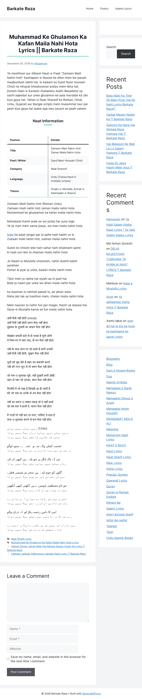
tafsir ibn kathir (116, 520)
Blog (109, 364)
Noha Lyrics (114, 469)
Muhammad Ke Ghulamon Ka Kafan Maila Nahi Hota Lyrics (45, 542)
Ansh (109, 297)
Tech (109, 532)
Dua (109, 376)
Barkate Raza (21, 8)
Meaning (112, 429)
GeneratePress (91, 693)
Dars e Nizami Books (120, 370)
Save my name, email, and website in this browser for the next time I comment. (48, 659)
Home (89, 8)
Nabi (10, 234)
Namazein (113, 219)
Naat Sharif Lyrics (21, 538)
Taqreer (111, 526)
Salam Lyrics (115, 508)
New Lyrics (114, 463)
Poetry (104, 8)
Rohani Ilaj (113, 502)
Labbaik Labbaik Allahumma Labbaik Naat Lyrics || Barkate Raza (48, 553)
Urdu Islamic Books (119, 538)
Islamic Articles (116, 382)
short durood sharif (119, 514)
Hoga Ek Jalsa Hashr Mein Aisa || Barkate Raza (119, 167)
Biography (113, 359)
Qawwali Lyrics (116, 480)
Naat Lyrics (114, 451)
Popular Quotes (117, 474)
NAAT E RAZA (116, 445)
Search (111, 47)
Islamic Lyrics (123, 8)
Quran (110, 486)
